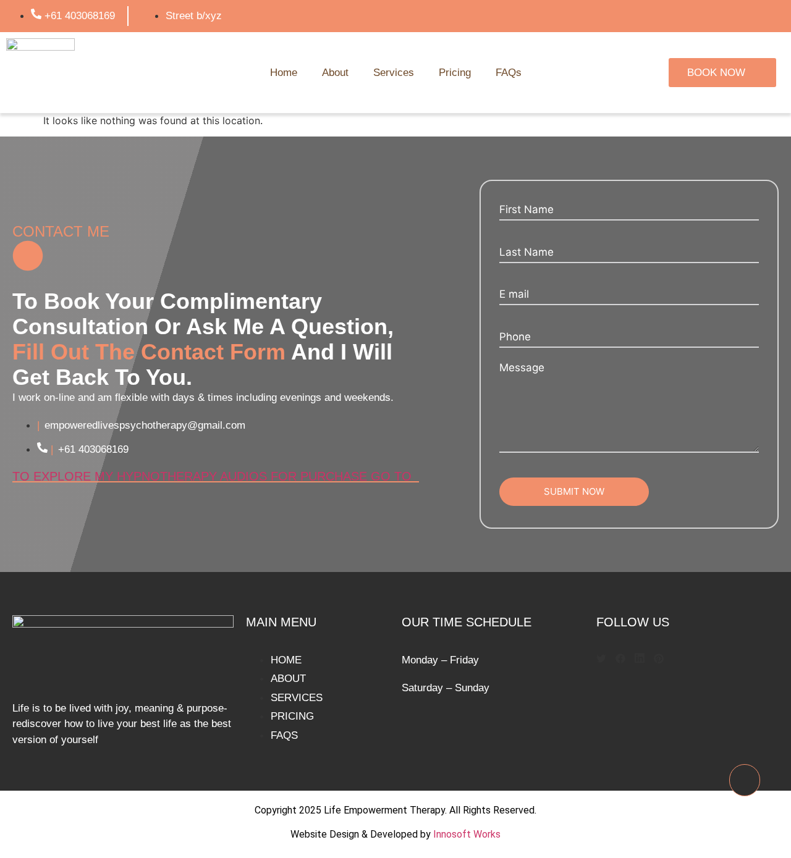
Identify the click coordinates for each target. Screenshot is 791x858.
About (335, 72)
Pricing (455, 72)
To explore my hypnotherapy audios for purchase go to (215, 476)
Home (283, 72)
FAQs (509, 72)
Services (393, 72)
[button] (601, 659)
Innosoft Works (467, 834)
